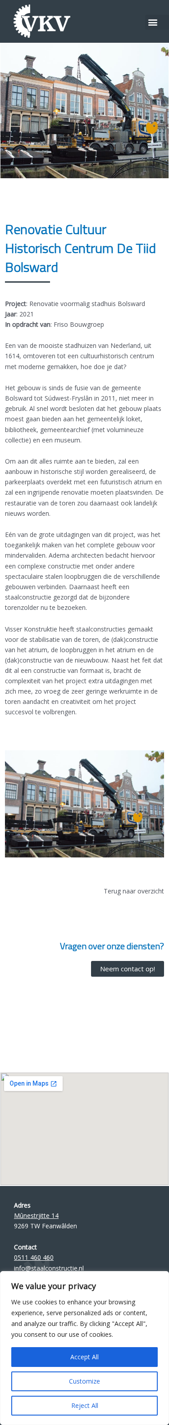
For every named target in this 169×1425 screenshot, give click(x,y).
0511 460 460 (34, 1257)
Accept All (84, 1357)
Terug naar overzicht (134, 891)
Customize (84, 1381)
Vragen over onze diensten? (112, 946)
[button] (157, 22)
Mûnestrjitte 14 (36, 1215)
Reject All (84, 1405)
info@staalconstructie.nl (49, 1268)
